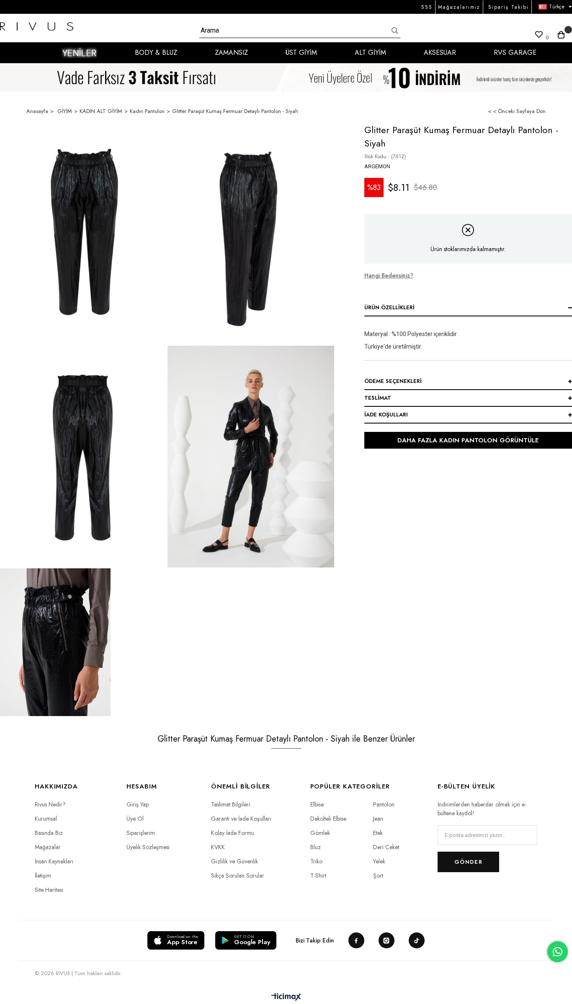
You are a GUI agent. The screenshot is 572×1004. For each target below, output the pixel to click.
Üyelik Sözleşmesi (148, 847)
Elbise (317, 804)
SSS (427, 7)
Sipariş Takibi (508, 7)
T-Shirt (318, 875)
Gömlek (320, 833)
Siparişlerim (140, 833)
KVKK (218, 847)
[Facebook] (356, 940)
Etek (378, 833)
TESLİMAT (377, 398)
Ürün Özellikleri (389, 307)
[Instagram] (386, 940)
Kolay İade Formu (232, 833)
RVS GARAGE (515, 52)
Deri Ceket (386, 847)
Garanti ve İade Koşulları (241, 818)
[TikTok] (417, 940)
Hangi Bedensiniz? (388, 275)
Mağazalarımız (459, 7)
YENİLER (79, 52)
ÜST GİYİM (301, 52)
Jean (378, 818)
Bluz (315, 847)
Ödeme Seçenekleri (393, 381)
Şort (378, 875)
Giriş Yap (137, 804)
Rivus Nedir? (50, 804)
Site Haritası (49, 890)
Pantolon (383, 804)
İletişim (43, 875)
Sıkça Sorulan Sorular (237, 875)
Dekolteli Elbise (328, 818)
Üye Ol (135, 818)
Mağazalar (48, 847)
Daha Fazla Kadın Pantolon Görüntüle (468, 440)
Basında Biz (49, 833)
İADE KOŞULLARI (386, 415)
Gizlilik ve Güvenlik (234, 861)
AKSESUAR (440, 52)
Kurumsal (46, 818)
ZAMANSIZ (231, 52)
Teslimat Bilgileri (230, 804)
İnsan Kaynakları (54, 861)
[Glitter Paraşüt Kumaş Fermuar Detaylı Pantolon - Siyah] (83, 234)
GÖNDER (468, 862)
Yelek (379, 861)
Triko (316, 861)
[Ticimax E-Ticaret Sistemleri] (286, 997)
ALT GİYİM (370, 52)
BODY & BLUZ (156, 52)
